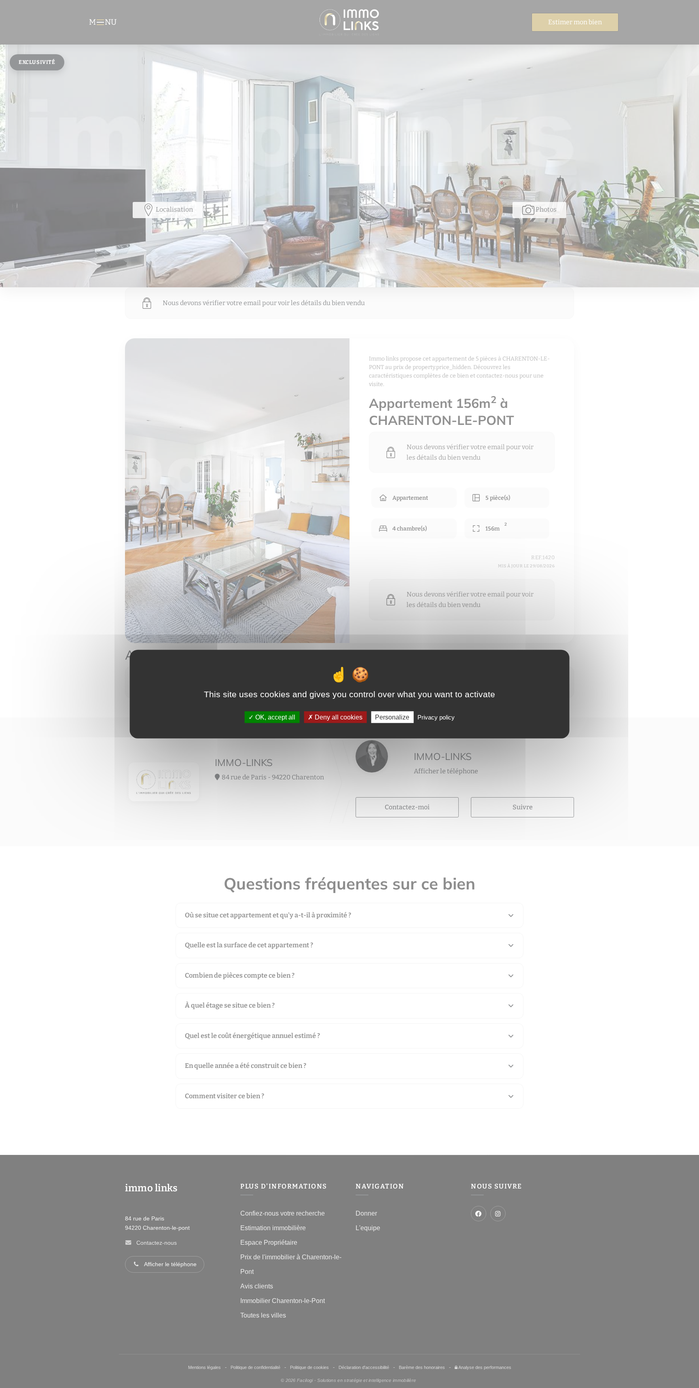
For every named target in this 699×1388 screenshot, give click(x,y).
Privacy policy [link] (436, 716)
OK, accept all (274, 716)
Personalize (392, 716)
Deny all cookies (337, 716)
